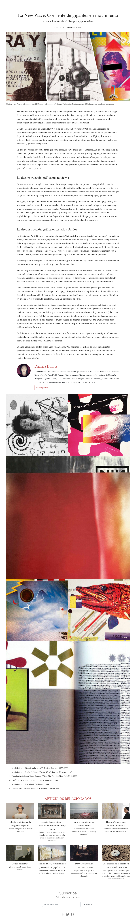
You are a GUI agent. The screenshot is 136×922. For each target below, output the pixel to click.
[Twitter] (67, 914)
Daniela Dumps (74, 27)
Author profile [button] (42, 387)
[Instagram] (72, 914)
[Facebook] (63, 914)
